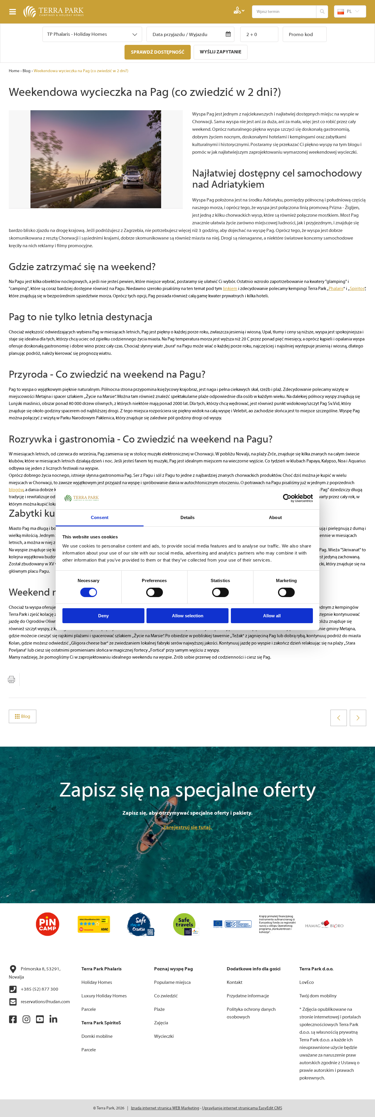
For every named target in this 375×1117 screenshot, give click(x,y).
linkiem (230, 288)
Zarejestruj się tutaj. (187, 827)
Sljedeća (358, 718)
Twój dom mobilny (318, 996)
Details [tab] (187, 517)
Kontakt (234, 982)
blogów (16, 489)
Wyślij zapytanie (220, 52)
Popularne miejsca (172, 982)
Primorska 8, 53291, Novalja (34, 973)
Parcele (88, 1009)
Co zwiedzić (166, 996)
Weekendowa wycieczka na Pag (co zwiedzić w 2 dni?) (81, 71)
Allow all (272, 615)
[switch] (154, 592)
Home (14, 71)
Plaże (159, 1009)
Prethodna (338, 718)
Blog (26, 71)
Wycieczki (164, 1036)
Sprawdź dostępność (157, 52)
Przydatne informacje (248, 996)
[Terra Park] (43, 12)
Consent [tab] (99, 517)
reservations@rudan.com (45, 1001)
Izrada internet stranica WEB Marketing (165, 1108)
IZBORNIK (14, 11)
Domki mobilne (96, 1036)
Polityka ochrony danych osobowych (251, 1013)
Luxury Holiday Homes (104, 996)
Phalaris (336, 288)
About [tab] (275, 517)
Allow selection (187, 615)
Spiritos (357, 288)
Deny (103, 615)
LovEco (306, 982)
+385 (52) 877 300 (39, 989)
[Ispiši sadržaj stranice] (11, 679)
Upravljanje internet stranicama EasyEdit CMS (242, 1108)
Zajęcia (161, 1023)
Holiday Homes (96, 982)
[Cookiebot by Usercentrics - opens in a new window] (287, 498)
